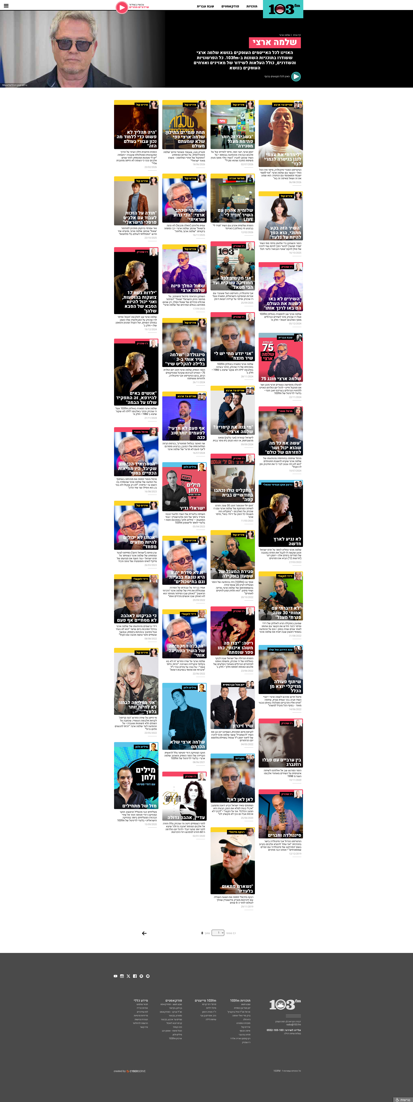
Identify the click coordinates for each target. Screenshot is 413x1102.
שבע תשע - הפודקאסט (171, 1004)
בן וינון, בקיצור (175, 1008)
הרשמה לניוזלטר (140, 1023)
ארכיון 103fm (175, 1038)
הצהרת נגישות (141, 1019)
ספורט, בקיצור (175, 1015)
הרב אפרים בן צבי (208, 1015)
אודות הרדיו (142, 1008)
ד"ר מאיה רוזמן (209, 1012)
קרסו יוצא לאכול (174, 1023)
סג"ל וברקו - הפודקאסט (171, 1012)
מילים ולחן (177, 1034)
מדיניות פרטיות (141, 1015)
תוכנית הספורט (243, 1023)
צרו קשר (144, 1027)
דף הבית (297, 35)
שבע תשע (245, 1004)
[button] (251, 5)
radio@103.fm (293, 1025)
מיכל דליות (211, 1008)
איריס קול (245, 1027)
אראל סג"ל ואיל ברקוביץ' (238, 1012)
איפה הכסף (245, 1031)
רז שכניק (246, 1042)
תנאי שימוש (142, 1004)
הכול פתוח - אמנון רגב (172, 1031)
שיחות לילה (211, 1019)
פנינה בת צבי (244, 1034)
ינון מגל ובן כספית (242, 1008)
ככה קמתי (177, 1027)
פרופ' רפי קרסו (209, 1004)
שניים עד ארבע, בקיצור (171, 1019)
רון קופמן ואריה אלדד (240, 1038)
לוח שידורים (142, 1012)
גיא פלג (246, 1019)
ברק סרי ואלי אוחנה (241, 1015)
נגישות (404, 1100)
